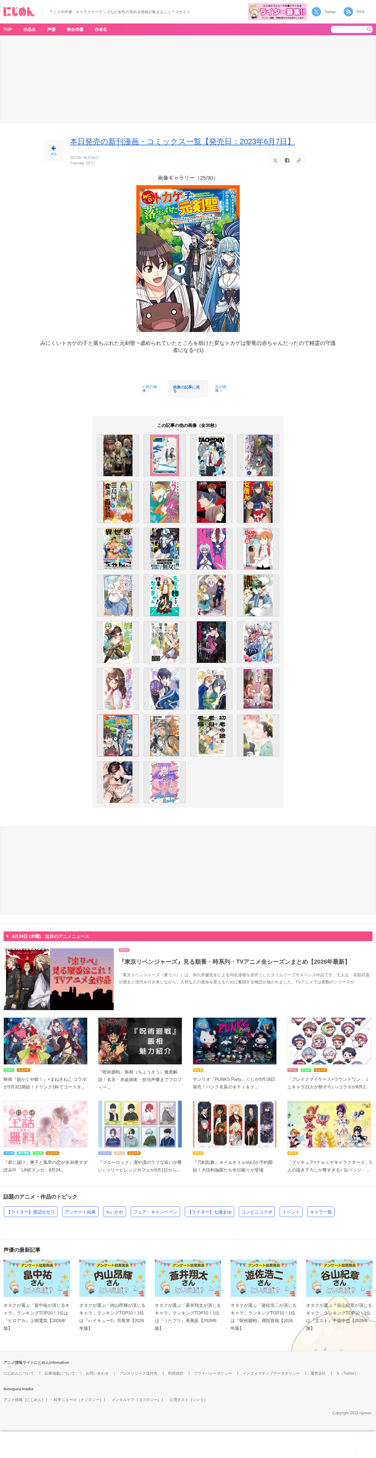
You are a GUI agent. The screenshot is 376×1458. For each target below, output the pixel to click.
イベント (291, 1211)
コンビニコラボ (256, 1211)
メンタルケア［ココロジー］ (136, 1400)
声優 (51, 29)
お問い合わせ (97, 1373)
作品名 (30, 29)
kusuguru (12, 1389)
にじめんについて (19, 1373)
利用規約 (175, 1373)
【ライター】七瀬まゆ (209, 1211)
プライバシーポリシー (213, 1373)
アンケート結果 (80, 1211)
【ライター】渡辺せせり (30, 1211)
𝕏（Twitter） (347, 1373)
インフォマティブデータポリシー (271, 1373)
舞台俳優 (75, 29)
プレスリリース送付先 (138, 1373)
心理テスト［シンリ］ (188, 1400)
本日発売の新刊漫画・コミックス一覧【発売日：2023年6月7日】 (182, 141)
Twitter (330, 12)
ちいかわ (114, 1211)
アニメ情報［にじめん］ (25, 1400)
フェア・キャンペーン (155, 1211)
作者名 (101, 29)
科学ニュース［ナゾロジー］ (78, 1400)
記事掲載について (60, 1373)
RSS (361, 12)
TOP (8, 29)
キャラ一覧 (321, 1211)
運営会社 (318, 1373)
